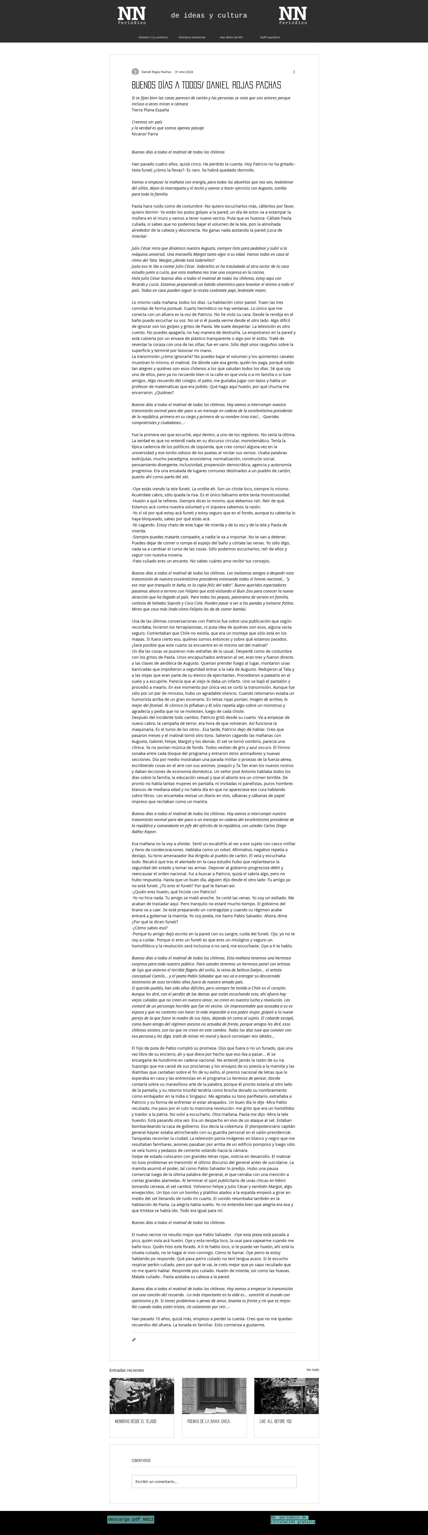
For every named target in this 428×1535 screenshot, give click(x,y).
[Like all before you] (286, 1396)
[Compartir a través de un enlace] (134, 1340)
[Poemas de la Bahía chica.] (214, 1396)
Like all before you (276, 1421)
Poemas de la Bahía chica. (208, 1421)
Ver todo (313, 1369)
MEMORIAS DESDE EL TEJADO (135, 1421)
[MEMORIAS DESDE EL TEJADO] (142, 1396)
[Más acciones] (294, 71)
